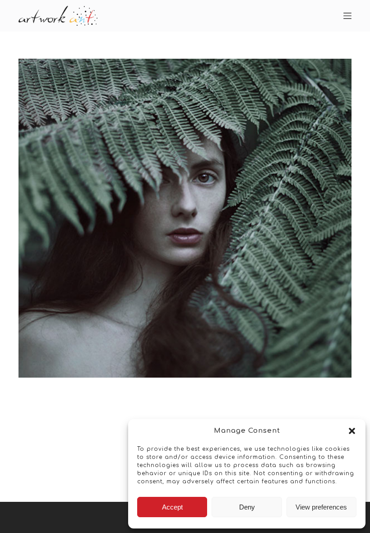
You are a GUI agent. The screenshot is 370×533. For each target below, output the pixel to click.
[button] (351, 430)
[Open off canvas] (347, 16)
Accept (172, 507)
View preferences (321, 507)
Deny (247, 507)
